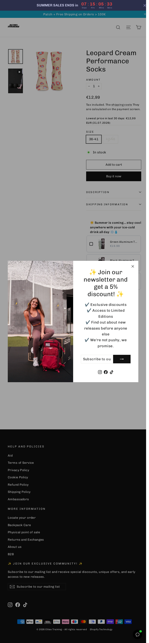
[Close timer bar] (141, 5)
